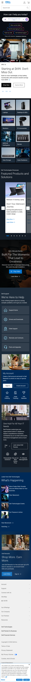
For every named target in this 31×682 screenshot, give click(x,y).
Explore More (19, 85)
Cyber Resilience (22, 160)
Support (3, 588)
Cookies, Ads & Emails (8, 658)
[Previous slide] (3, 91)
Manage (3, 679)
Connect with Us (6, 592)
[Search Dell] (28, 8)
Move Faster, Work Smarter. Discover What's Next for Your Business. (18, 488)
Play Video (17, 271)
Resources (4, 620)
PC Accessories (22, 128)
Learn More (9, 222)
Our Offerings (5, 607)
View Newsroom (14, 495)
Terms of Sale (5, 646)
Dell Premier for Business (9, 631)
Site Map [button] (4, 597)
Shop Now (6, 85)
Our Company (5, 611)
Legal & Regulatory (7, 663)
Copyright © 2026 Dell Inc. (9, 642)
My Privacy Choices (7, 654)
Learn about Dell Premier (18, 446)
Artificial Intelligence (6, 144)
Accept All (26, 679)
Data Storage (7, 160)
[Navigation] (2, 2)
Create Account (20, 386)
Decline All (19, 679)
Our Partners (5, 616)
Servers (19, 144)
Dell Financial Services (8, 635)
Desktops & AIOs (22, 112)
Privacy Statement (6, 650)
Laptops (5, 112)
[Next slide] (10, 91)
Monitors (5, 128)
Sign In (8, 386)
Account (3, 584)
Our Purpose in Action (16, 512)
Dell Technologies (6, 627)
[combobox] (15, 8)
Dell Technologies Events (17, 503)
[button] (24, 2)
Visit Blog (4, 526)
